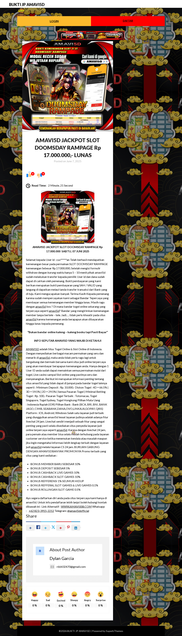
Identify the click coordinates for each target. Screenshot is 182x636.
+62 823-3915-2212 (41, 510)
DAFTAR (128, 20)
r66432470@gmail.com (71, 566)
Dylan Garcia (62, 558)
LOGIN (54, 21)
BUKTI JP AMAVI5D (27, 4)
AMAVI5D (32, 349)
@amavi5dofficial (78, 510)
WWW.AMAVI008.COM (76, 506)
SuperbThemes (114, 630)
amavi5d (40, 306)
